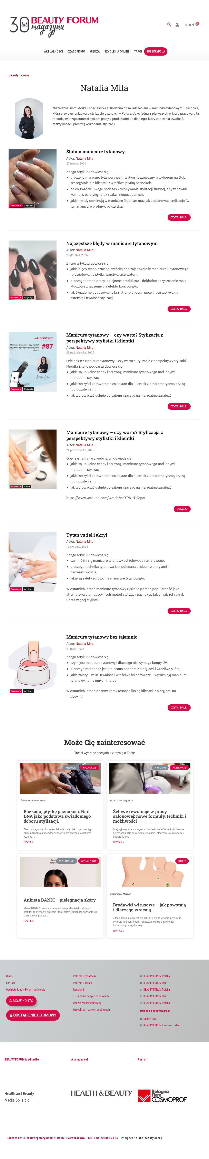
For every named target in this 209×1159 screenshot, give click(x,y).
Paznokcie (16, 205)
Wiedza (95, 51)
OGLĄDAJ (182, 509)
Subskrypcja (155, 51)
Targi (138, 51)
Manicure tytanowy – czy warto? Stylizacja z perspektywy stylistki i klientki (114, 338)
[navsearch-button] (169, 25)
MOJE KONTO (23, 1001)
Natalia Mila (84, 158)
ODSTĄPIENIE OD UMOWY (34, 1015)
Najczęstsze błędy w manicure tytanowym (112, 243)
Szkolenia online (117, 51)
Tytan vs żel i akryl (86, 535)
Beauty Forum (19, 75)
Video (27, 486)
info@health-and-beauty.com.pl (142, 1138)
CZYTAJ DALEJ (179, 217)
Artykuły (28, 205)
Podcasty (28, 388)
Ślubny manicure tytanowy (95, 151)
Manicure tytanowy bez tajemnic (101, 637)
